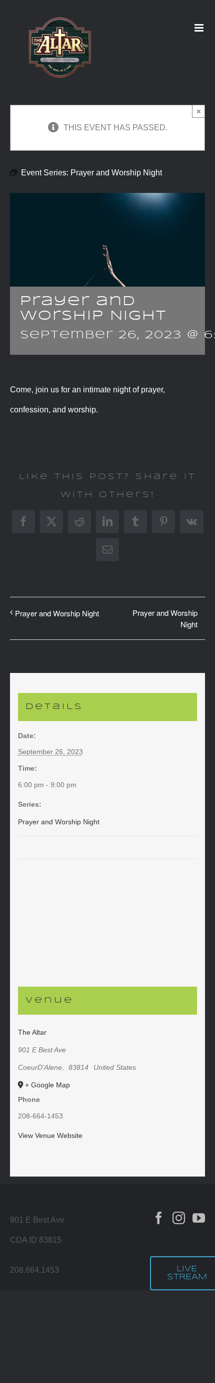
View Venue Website (50, 1135)
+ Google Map (47, 1085)
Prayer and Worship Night (57, 613)
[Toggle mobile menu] (199, 28)
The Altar (32, 1032)
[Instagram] (178, 1218)
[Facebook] (158, 1218)
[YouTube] (198, 1218)
